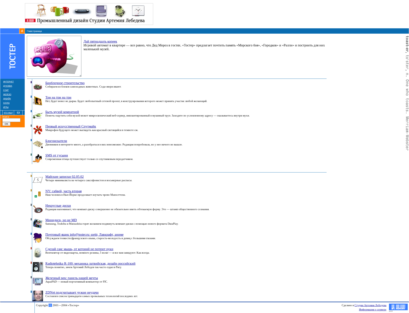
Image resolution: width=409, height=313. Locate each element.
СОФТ (6, 90)
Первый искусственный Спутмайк (70, 126)
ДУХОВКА (7, 86)
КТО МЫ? (8, 113)
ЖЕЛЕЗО (7, 94)
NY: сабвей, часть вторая (63, 191)
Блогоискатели (56, 141)
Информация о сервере (372, 309)
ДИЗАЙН (7, 99)
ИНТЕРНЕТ (8, 82)
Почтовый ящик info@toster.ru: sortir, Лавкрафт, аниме (84, 234)
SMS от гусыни (56, 155)
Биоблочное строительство (65, 83)
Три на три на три (58, 97)
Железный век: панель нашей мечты (71, 278)
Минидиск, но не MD (61, 220)
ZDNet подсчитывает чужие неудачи (72, 292)
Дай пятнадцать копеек (100, 41)
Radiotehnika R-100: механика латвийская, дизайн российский (90, 263)
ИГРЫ (6, 107)
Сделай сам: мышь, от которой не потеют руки (79, 249)
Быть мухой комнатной (62, 112)
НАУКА (6, 103)
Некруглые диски (58, 205)
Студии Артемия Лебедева (370, 305)
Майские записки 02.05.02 (64, 176)
